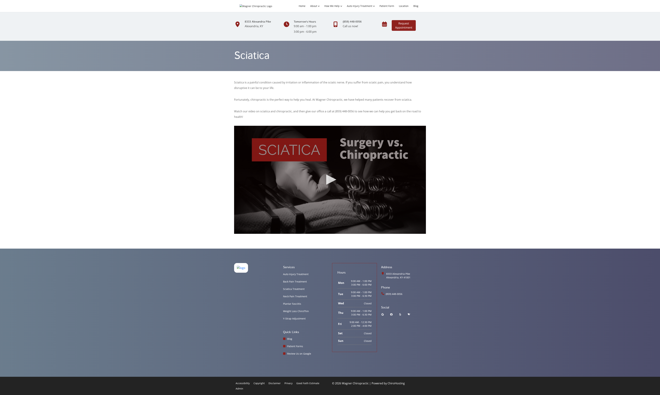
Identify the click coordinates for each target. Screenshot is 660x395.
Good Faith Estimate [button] (307, 383)
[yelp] (400, 314)
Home (302, 6)
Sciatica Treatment (294, 289)
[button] (330, 179)
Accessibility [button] (243, 383)
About (313, 6)
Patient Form (387, 6)
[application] (330, 180)
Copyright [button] (259, 383)
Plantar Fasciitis (292, 303)
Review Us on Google (299, 353)
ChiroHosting (396, 383)
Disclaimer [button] (274, 383)
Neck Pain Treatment (295, 296)
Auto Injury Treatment (359, 6)
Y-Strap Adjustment (294, 318)
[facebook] (391, 314)
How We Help (332, 6)
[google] (382, 314)
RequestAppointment (403, 25)
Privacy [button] (288, 383)
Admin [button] (239, 388)
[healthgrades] (409, 314)
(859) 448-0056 (394, 294)
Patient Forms (295, 346)
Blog (415, 6)
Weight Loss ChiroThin (296, 311)
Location (404, 6)
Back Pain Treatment (295, 281)
